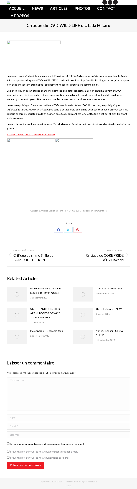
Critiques (53, 210)
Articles (44, 210)
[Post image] (17, 294)
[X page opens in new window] (104, 2)
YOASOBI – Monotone (109, 288)
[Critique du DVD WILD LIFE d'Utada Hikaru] (31, 140)
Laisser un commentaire (95, 210)
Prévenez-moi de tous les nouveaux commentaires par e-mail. (44, 451)
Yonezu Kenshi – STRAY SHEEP (109, 333)
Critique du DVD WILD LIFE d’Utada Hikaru (31, 134)
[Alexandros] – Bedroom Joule (47, 330)
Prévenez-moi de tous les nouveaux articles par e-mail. (40, 457)
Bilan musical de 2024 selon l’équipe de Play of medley (45, 290)
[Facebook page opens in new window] (110, 2)
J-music (62, 210)
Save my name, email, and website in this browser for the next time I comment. (47, 444)
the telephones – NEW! (109, 308)
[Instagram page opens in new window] (115, 2)
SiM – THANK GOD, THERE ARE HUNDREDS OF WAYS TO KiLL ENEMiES (45, 313)
